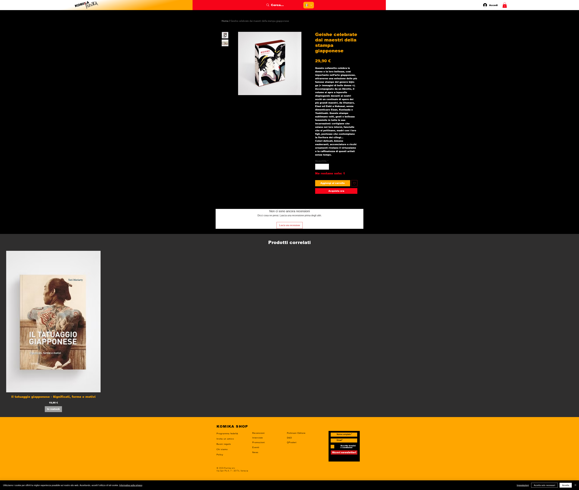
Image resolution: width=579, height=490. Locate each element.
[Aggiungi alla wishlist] (354, 183)
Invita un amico (225, 439)
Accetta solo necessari (544, 485)
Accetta (565, 485)
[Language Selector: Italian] (308, 5)
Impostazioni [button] (523, 485)
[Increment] (326, 167)
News (255, 452)
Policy (220, 454)
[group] (289, 331)
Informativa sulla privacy (130, 485)
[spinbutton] (322, 167)
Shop (255, 457)
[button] (504, 5)
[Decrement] (318, 167)
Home (225, 20)
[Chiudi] (575, 485)
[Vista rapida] (53, 321)
